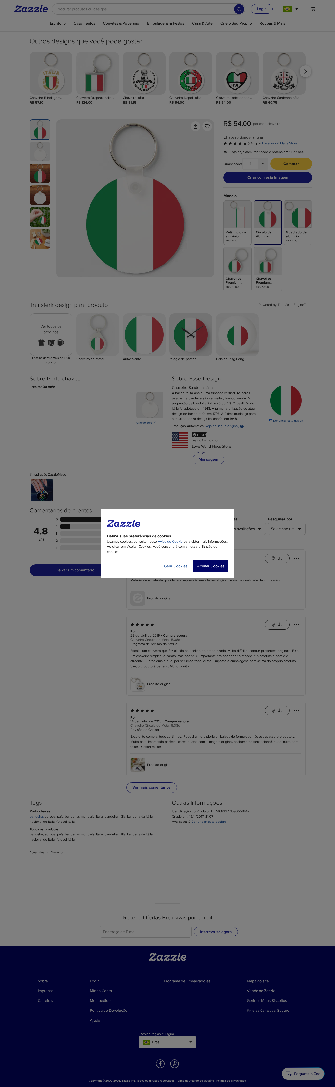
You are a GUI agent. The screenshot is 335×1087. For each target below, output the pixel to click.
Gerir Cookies (175, 566)
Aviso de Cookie (170, 541)
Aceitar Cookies (210, 566)
